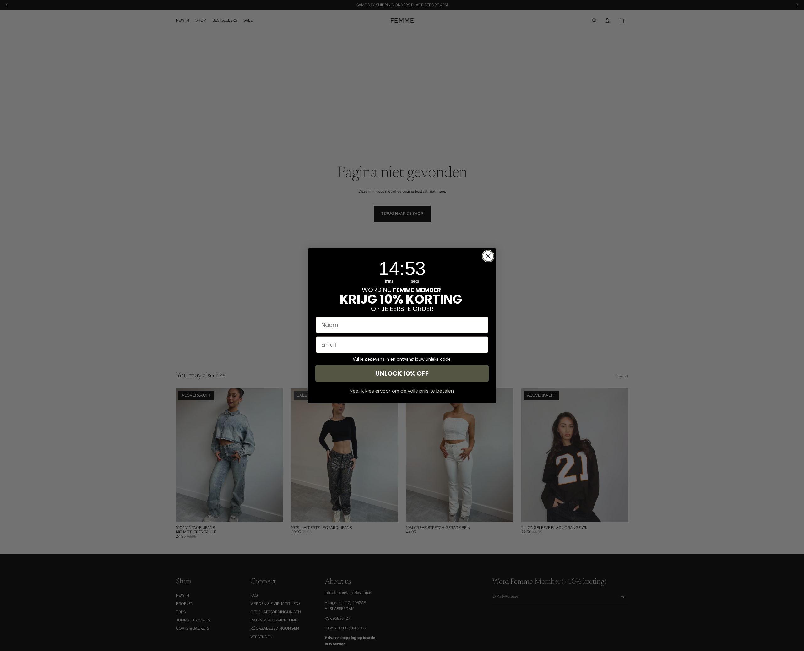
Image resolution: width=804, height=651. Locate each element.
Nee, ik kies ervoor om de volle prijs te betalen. (402, 391)
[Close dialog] (488, 256)
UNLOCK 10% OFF (402, 373)
